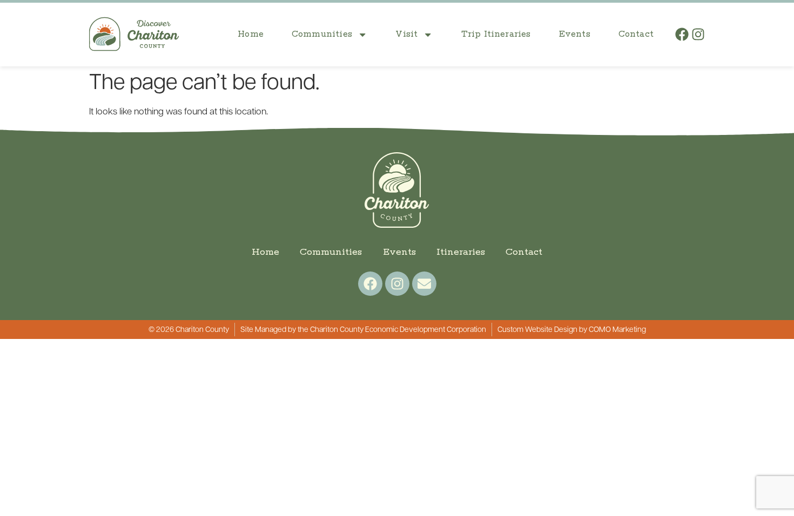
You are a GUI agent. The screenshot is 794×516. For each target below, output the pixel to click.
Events (574, 34)
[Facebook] (682, 34)
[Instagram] (698, 34)
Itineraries (460, 252)
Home (251, 34)
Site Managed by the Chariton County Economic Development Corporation (363, 330)
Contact (636, 34)
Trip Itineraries (496, 34)
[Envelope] (424, 283)
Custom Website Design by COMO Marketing (571, 330)
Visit (406, 34)
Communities (322, 34)
